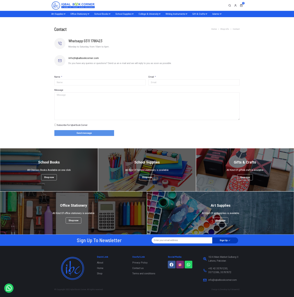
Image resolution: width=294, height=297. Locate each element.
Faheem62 (235, 289)
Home (100, 268)
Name (57, 77)
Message (58, 90)
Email (151, 77)
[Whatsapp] (188, 264)
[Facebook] (171, 264)
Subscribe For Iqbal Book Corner (72, 125)
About (100, 262)
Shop (99, 273)
